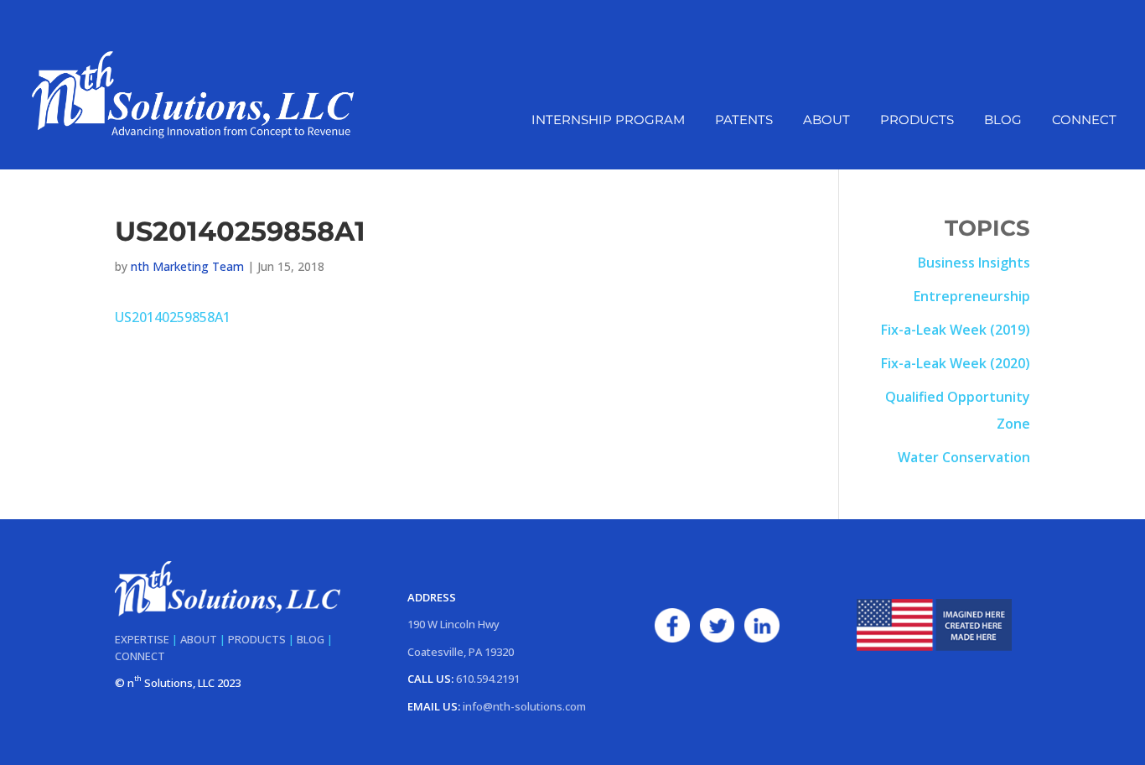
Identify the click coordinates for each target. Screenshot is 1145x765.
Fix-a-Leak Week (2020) (955, 363)
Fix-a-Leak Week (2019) (955, 329)
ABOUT (198, 639)
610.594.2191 (488, 678)
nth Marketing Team (187, 266)
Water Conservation (964, 457)
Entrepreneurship (972, 296)
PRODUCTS (257, 639)
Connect (1084, 121)
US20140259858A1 (173, 317)
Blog (1003, 121)
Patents (744, 121)
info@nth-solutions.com (524, 706)
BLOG (310, 639)
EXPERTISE (142, 639)
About (826, 121)
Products (917, 121)
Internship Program (608, 121)
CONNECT (140, 656)
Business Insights (974, 262)
